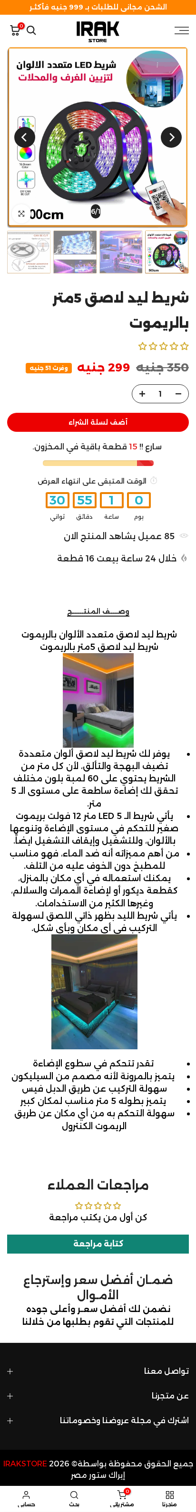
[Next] (24, 137)
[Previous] (171, 137)
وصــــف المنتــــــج (98, 612)
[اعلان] (98, 7)
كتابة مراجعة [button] (98, 1243)
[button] (163, 346)
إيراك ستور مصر (98, 1475)
